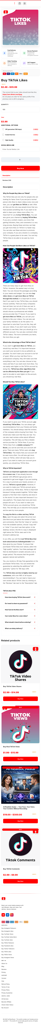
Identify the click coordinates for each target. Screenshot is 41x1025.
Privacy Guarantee (7, 993)
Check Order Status (7, 1005)
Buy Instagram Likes (7, 931)
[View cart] (20, 3)
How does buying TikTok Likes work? (18, 597)
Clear (2, 117)
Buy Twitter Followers (8, 948)
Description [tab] (6, 175)
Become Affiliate (6, 1002)
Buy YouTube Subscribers (9, 937)
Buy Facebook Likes (7, 946)
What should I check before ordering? (18, 622)
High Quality (21, 140)
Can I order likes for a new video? (16, 616)
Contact (4, 978)
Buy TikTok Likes (6, 951)
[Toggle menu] (25, 3)
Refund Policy (6, 984)
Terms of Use (6, 987)
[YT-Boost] (14, 3)
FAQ (3, 981)
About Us (4, 963)
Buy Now (20, 168)
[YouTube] (3, 915)
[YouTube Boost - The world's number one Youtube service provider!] (20, 899)
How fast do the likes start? (14, 610)
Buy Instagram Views (8, 957)
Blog (3, 966)
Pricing (4, 972)
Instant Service (21, 134)
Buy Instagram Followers (9, 928)
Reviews (4, 969)
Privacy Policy (6, 990)
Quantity (4, 104)
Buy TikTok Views (7, 954)
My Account (5, 1007)
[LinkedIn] (7, 915)
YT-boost (21, 314)
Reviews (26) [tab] (7, 180)
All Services (5, 999)
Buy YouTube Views (7, 934)
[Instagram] (12, 915)
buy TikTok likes (23, 301)
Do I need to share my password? (16, 603)
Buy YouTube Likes (7, 940)
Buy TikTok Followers (8, 943)
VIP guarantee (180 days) (21, 129)
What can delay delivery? (14, 628)
